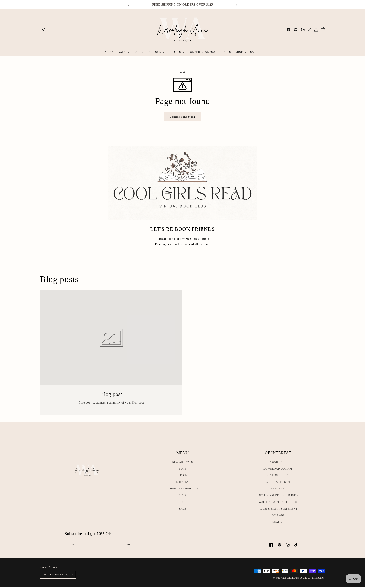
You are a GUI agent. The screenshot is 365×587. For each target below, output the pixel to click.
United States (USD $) (56, 574)
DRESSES (182, 482)
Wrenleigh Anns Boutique (295, 578)
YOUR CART (278, 462)
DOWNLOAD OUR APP (278, 468)
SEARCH (278, 522)
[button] (130, 5)
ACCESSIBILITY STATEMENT (278, 508)
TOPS (182, 468)
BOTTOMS (182, 475)
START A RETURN (278, 482)
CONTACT (278, 488)
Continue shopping (184, 116)
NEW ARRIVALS (182, 462)
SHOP (182, 502)
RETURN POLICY (278, 475)
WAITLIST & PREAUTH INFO (278, 502)
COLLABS (278, 515)
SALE (182, 508)
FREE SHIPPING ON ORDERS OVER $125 (182, 4)
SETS (182, 495)
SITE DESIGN (318, 578)
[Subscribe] (129, 544)
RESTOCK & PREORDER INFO (278, 495)
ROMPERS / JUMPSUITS (182, 488)
